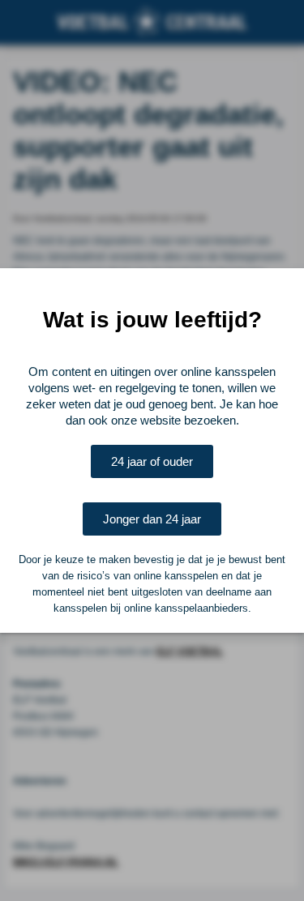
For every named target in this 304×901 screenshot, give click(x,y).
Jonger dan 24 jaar (152, 519)
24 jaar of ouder (152, 461)
